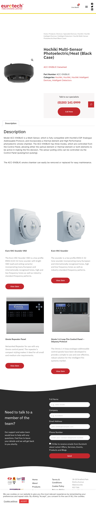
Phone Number (56, 432)
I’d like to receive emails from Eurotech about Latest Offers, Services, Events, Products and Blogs (68, 447)
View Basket (75, 7)
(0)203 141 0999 (69, 102)
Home (46, 34)
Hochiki (80, 34)
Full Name (53, 399)
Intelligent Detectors (65, 36)
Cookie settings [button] (10, 501)
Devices (59, 34)
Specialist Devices (70, 34)
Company (53, 410)
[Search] (91, 104)
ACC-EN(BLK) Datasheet (55, 67)
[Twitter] (92, 6)
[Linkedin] (92, 9)
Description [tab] (10, 123)
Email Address (55, 421)
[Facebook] (92, 4)
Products (52, 34)
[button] (86, 7)
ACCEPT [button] (24, 501)
